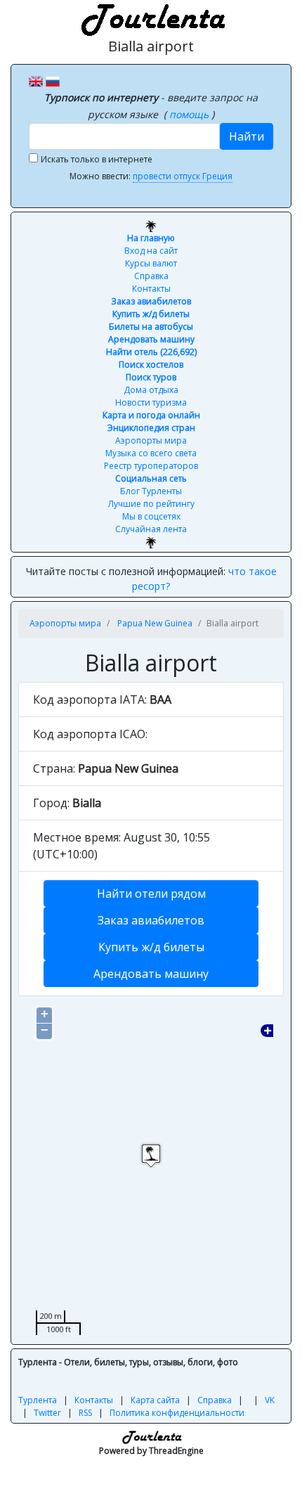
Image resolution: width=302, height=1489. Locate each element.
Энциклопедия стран (151, 428)
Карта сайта (155, 1400)
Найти (246, 136)
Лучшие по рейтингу (151, 504)
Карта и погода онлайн (151, 415)
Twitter (47, 1413)
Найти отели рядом (151, 893)
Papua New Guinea (154, 623)
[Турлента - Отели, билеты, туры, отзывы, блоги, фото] (151, 17)
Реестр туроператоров (151, 466)
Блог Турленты (151, 491)
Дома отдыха (151, 390)
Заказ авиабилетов (151, 301)
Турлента (37, 1400)
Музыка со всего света (151, 453)
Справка (151, 276)
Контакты (151, 289)
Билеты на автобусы (151, 327)
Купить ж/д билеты (151, 314)
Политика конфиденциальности (177, 1413)
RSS (85, 1413)
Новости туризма (151, 402)
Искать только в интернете (96, 159)
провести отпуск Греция (182, 176)
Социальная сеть (151, 478)
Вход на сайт (151, 251)
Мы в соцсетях (151, 516)
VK (270, 1400)
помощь (190, 114)
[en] (36, 80)
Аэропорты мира (151, 440)
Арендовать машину (151, 339)
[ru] (53, 80)
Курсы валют (151, 263)
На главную (151, 238)
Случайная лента (151, 529)
